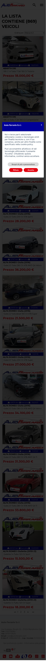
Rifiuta (16, 170)
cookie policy (26, 144)
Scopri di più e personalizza (23, 164)
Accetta (31, 170)
